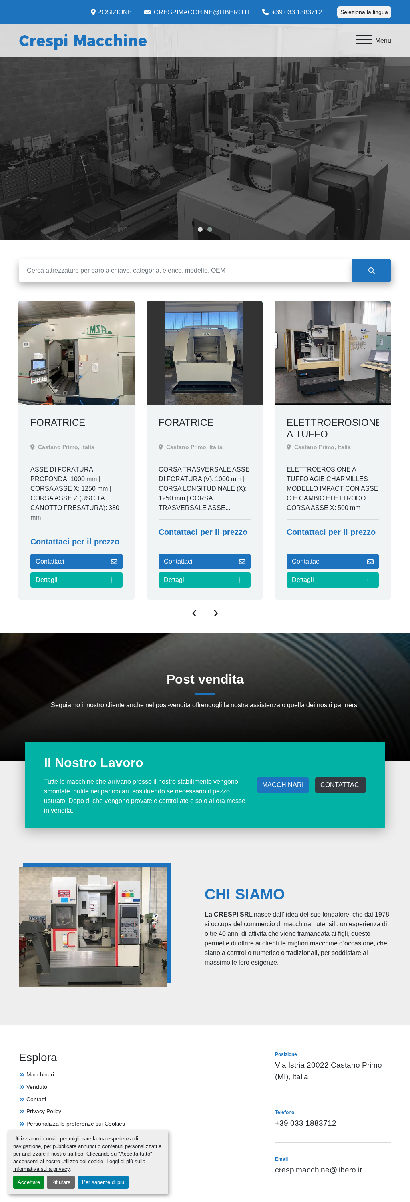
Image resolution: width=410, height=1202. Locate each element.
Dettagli (47, 579)
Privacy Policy (43, 1111)
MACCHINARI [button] (282, 784)
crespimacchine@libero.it (201, 12)
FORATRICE (57, 422)
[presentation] (194, 612)
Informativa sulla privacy (41, 1169)
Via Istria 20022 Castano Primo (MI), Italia (328, 1071)
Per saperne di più (103, 1182)
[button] (200, 229)
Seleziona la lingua (364, 12)
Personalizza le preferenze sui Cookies (75, 1123)
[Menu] (364, 41)
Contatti (36, 1099)
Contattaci (50, 561)
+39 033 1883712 (296, 12)
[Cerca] (371, 270)
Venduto (36, 1087)
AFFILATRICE (317, 422)
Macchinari (40, 1074)
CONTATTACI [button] (340, 784)
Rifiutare (60, 1182)
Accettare (29, 1182)
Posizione (114, 12)
